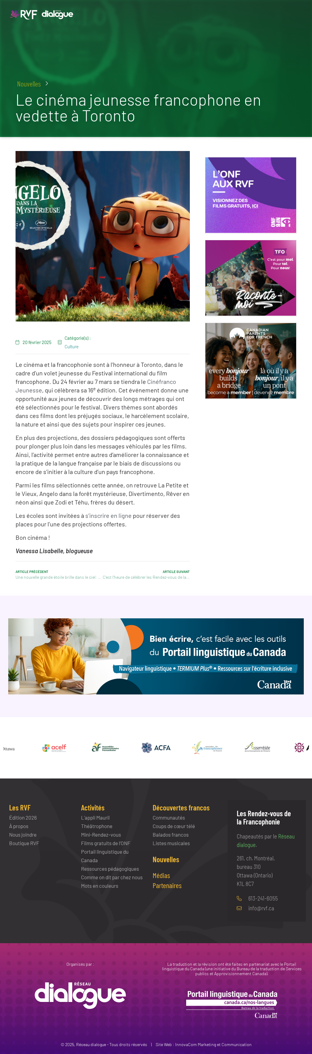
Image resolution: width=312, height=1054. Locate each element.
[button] (32, 83)
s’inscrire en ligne (108, 515)
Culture (72, 346)
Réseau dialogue (91, 1044)
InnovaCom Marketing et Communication (213, 1044)
